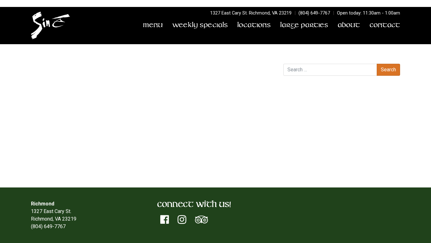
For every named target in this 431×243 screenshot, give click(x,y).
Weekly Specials (200, 25)
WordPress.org (312, 169)
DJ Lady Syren (255, 81)
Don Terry (160, 74)
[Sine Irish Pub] (51, 25)
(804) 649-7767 (314, 13)
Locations (254, 25)
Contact (384, 25)
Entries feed (309, 154)
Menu (153, 25)
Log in (303, 146)
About (349, 25)
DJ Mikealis (47, 81)
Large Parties (304, 25)
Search (290, 57)
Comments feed (314, 161)
